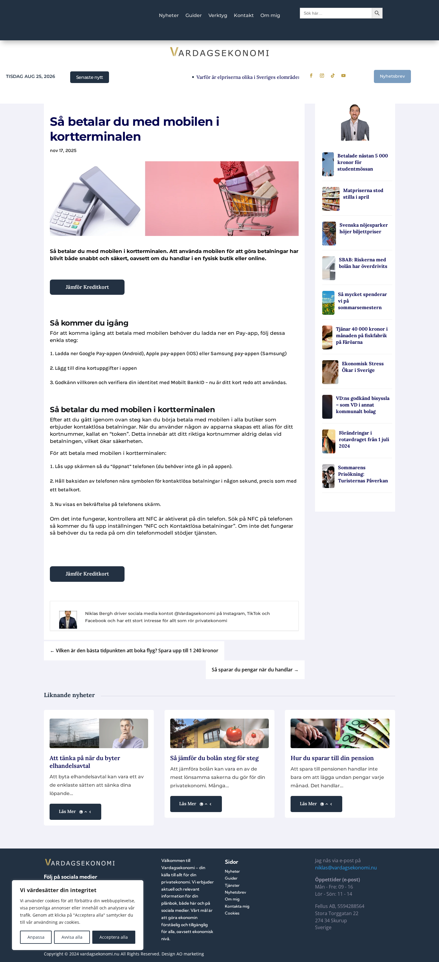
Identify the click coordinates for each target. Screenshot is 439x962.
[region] (77, 915)
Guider (193, 15)
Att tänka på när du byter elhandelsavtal (85, 761)
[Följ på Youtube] (343, 75)
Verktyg (217, 15)
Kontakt (244, 15)
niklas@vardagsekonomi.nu (346, 867)
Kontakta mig (237, 906)
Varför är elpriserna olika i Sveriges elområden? (236, 77)
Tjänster (232, 885)
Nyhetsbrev (392, 76)
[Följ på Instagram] (322, 75)
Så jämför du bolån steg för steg (214, 758)
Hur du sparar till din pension (332, 758)
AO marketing (190, 954)
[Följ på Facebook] (311, 75)
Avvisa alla (72, 937)
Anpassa (35, 937)
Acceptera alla (113, 937)
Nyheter (169, 15)
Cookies (232, 913)
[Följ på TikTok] (333, 75)
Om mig (270, 15)
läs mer (67, 811)
